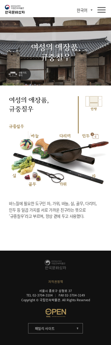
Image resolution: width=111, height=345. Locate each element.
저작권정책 (55, 281)
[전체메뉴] (101, 10)
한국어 (82, 10)
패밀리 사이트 (45, 328)
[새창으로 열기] (55, 312)
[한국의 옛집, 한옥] (18, 74)
